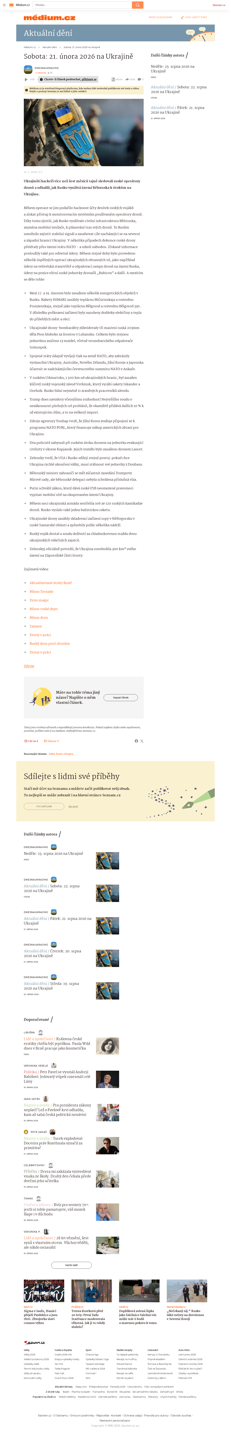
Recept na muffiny (127, 1359)
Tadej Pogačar (62, 1368)
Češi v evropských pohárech (159, 1386)
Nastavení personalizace (115, 1420)
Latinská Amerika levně (160, 1373)
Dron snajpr (39, 600)
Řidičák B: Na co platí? (190, 1368)
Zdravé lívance (124, 1364)
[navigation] (4, 5)
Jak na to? (73, 806)
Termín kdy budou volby (36, 1368)
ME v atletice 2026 (95, 1368)
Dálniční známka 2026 (190, 1359)
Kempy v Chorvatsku (159, 1354)
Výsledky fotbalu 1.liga (97, 1359)
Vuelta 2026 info (63, 1354)
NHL (88, 1378)
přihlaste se (89, 79)
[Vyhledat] (137, 5)
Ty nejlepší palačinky (127, 1354)
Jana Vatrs (32, 1099)
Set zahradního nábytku (145, 1391)
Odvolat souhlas (181, 1415)
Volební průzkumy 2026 (36, 1359)
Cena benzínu (134, 1386)
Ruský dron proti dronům (50, 644)
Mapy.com (81, 1386)
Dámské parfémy (107, 1396)
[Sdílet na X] (142, 741)
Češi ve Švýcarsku (157, 1368)
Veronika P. (32, 1231)
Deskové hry (139, 1396)
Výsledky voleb (31, 1364)
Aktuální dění (162, 87)
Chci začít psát (196, 17)
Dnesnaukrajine (47, 68)
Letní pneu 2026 (187, 1354)
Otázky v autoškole (188, 1373)
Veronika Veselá (36, 1065)
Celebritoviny (34, 1165)
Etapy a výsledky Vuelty (67, 1359)
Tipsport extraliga (95, 1364)
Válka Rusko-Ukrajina (61, 753)
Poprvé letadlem (156, 1359)
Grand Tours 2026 (64, 1378)
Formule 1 (91, 1373)
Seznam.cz (219, 5)
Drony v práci (40, 635)
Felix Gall (59, 1373)
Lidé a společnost (38, 1039)
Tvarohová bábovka (127, 1368)
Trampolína (98, 1391)
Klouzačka (124, 1391)
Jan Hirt (59, 1364)
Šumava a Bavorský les (160, 1364)
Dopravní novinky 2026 (190, 1364)
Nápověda (102, 1415)
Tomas (28, 1198)
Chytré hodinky (168, 1396)
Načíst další (71, 1265)
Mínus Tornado (41, 592)
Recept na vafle (125, 1373)
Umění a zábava (37, 1205)
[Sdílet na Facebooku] (136, 741)
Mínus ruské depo (44, 609)
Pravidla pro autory (156, 1415)
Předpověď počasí (98, 1386)
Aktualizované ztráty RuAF (51, 583)
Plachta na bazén (81, 1391)
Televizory (153, 1396)
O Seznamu (60, 1415)
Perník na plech (125, 1378)
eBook (119, 79)
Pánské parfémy (187, 1396)
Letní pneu (125, 1396)
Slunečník (112, 1391)
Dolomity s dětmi (157, 1378)
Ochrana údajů (132, 1415)
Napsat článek (120, 697)
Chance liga (92, 1354)
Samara (36, 626)
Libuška (29, 1032)
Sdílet (132, 79)
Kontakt (116, 1415)
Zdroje (29, 666)
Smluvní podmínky (82, 1415)
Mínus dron (39, 618)
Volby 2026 (29, 1354)
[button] (84, 132)
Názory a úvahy (37, 1105)
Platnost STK (185, 1378)
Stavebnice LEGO (87, 1396)
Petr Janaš (39, 1132)
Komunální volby (33, 1378)
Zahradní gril (167, 1391)
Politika (30, 1072)
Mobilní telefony (67, 1396)
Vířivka (179, 1391)
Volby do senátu (32, 1373)
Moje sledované (160, 17)
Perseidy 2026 (117, 1386)
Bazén (66, 1391)
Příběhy (30, 1172)
